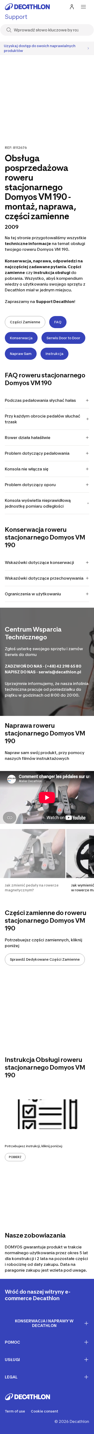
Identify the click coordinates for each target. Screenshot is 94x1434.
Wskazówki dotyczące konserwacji (39, 562)
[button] (32, 863)
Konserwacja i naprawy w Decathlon (44, 1323)
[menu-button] (83, 7)
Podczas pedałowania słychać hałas (40, 400)
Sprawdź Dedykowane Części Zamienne (45, 959)
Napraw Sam (21, 354)
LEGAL (11, 1377)
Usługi (12, 1359)
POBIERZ (15, 1157)
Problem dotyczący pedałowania (37, 453)
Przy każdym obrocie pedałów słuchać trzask (42, 419)
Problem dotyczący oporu (30, 484)
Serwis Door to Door (63, 338)
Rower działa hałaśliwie (27, 437)
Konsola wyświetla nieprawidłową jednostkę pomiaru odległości (38, 503)
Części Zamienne (25, 322)
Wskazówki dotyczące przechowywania (44, 578)
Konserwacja (21, 338)
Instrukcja (54, 354)
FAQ (57, 322)
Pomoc (12, 1342)
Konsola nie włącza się (26, 469)
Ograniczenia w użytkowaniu (33, 593)
